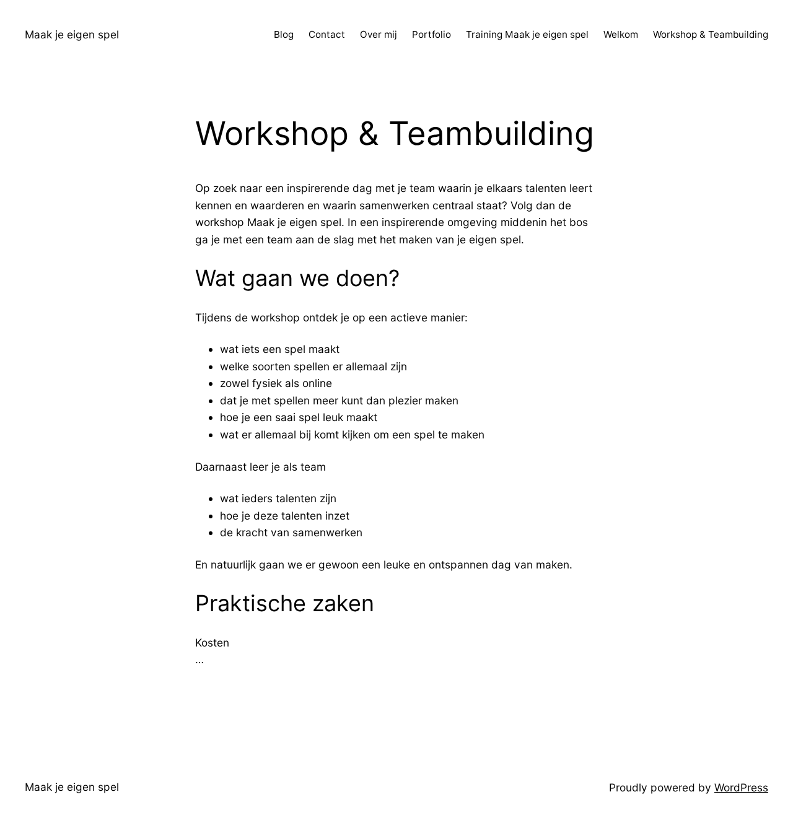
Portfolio (431, 34)
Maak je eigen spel (72, 34)
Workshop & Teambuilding (710, 34)
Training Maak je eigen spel (527, 34)
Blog (284, 34)
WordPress (741, 787)
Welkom (620, 34)
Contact (327, 34)
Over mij (378, 34)
